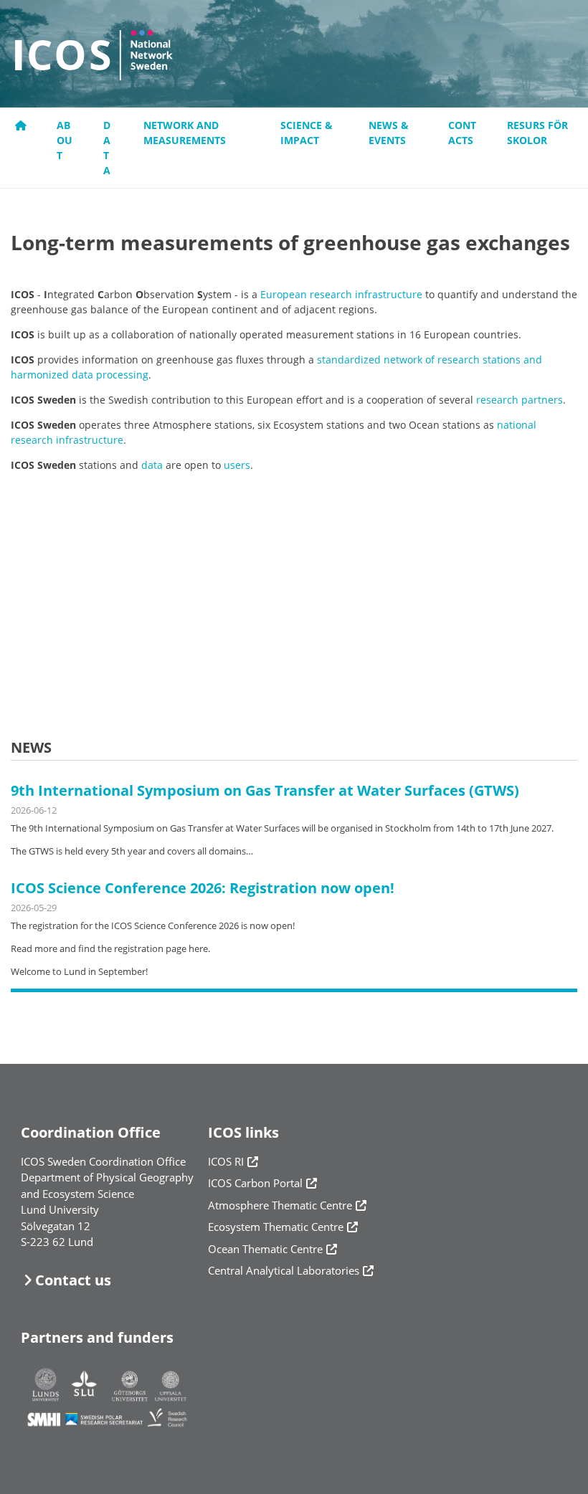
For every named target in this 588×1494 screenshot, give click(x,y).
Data (106, 147)
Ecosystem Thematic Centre (275, 1226)
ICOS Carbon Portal (255, 1183)
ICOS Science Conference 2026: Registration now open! (202, 888)
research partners (519, 399)
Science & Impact (306, 132)
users (237, 465)
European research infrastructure (341, 294)
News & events (389, 132)
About (64, 140)
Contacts (462, 132)
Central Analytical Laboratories (283, 1270)
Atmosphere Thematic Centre (280, 1205)
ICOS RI (226, 1161)
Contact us (73, 1280)
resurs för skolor (537, 132)
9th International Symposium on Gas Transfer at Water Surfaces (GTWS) (265, 790)
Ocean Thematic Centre (265, 1249)
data (152, 465)
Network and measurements (184, 132)
